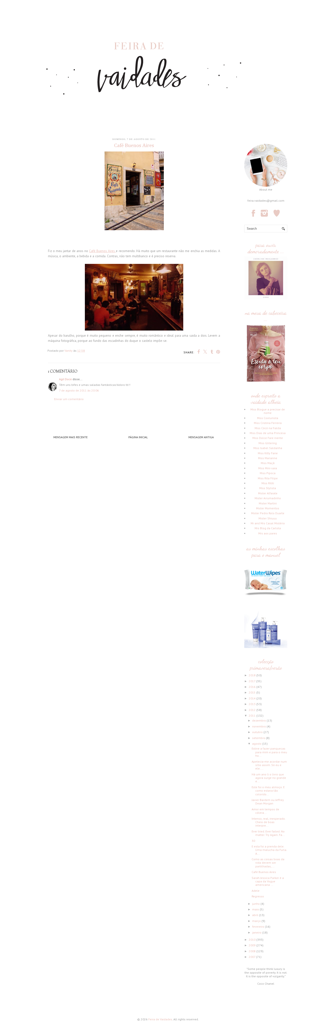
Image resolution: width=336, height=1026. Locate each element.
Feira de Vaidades (160, 1019)
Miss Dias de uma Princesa (268, 433)
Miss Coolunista (267, 418)
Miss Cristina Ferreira (268, 423)
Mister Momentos (267, 508)
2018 (252, 675)
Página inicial (138, 437)
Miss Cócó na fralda (268, 428)
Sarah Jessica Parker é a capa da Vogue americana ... (268, 881)
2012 (252, 710)
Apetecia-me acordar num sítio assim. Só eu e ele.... (269, 765)
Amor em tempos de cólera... (265, 811)
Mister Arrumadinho (268, 498)
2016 (252, 687)
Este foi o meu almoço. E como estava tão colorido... (268, 790)
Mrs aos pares (267, 533)
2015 (252, 692)
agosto (257, 743)
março (256, 921)
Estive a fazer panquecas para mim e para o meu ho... (269, 752)
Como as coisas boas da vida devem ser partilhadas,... (268, 862)
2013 (252, 704)
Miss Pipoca (267, 473)
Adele (256, 890)
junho (256, 903)
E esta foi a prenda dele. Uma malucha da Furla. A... (269, 850)
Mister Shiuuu (268, 518)
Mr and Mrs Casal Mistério (268, 523)
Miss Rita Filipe (268, 478)
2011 (252, 715)
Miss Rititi (267, 483)
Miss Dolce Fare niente (267, 438)
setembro (259, 738)
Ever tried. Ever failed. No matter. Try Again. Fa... (268, 833)
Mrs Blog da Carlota (268, 528)
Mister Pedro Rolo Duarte (267, 513)
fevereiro (258, 926)
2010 (252, 939)
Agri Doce (65, 379)
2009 (252, 945)
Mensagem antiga (201, 437)
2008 (252, 951)
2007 (252, 957)
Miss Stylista (267, 488)
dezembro (259, 720)
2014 (252, 698)
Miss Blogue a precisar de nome (267, 411)
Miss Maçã (268, 463)
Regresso (258, 896)
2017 (252, 681)
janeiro (257, 932)
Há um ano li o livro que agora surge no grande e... (269, 777)
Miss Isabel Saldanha (267, 448)
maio (256, 909)
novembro (259, 726)
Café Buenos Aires (102, 251)
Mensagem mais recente (70, 437)
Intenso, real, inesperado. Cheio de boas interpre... (268, 822)
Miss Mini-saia (267, 468)
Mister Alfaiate (267, 493)
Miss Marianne (267, 458)
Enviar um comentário (69, 399)
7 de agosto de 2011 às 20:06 (79, 390)
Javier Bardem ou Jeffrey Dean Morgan (268, 801)
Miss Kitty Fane (268, 453)
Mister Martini (268, 503)
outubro (257, 732)
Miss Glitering (268, 443)
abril (255, 915)
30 (253, 841)
